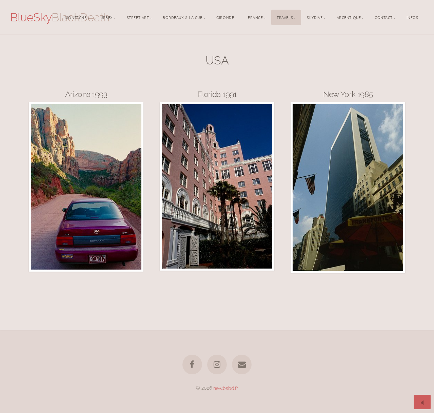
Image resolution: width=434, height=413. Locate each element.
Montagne (75, 17)
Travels (285, 17)
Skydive (315, 17)
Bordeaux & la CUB (182, 17)
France (255, 17)
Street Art (138, 17)
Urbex (106, 17)
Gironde (225, 17)
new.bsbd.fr (225, 388)
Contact (384, 17)
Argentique (349, 17)
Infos (412, 17)
